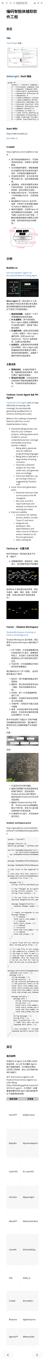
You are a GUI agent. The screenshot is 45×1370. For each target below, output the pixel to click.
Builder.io (12, 267)
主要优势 (11, 364)
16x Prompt (11, 43)
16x (8, 37)
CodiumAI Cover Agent (16, 402)
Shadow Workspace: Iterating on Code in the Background (21, 633)
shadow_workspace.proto (18, 823)
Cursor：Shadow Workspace (22, 626)
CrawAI (10, 146)
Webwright (12, 76)
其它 (9, 1047)
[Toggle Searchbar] (10, 3)
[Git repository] (38, 3)
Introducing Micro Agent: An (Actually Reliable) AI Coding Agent (21, 274)
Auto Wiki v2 (12, 138)
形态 (9, 29)
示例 (9, 259)
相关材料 (11, 1055)
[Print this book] (35, 3)
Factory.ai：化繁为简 (17, 548)
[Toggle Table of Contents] (3, 3)
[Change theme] (7, 3)
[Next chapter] (37, 1354)
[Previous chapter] (7, 1354)
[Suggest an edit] (41, 3)
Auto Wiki (12, 128)
